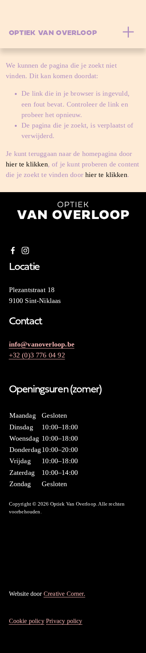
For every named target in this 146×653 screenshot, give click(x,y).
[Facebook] (13, 250)
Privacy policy (64, 621)
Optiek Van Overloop (53, 32)
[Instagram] (25, 250)
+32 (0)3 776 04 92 (37, 355)
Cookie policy (26, 621)
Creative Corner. (64, 593)
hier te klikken (27, 164)
